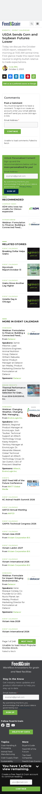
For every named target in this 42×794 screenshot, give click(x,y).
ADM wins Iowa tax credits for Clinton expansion (12, 209)
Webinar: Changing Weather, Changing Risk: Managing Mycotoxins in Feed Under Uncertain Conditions (12, 412)
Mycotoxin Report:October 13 (11, 268)
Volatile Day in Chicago (9, 300)
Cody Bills (13, 67)
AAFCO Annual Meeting (14, 510)
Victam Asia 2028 (11, 534)
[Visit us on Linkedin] (8, 725)
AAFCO (11, 513)
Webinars (7, 328)
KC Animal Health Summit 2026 (18, 499)
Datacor (12, 339)
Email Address (11, 120)
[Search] (31, 23)
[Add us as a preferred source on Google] (33, 76)
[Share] (10, 76)
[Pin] (28, 76)
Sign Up (11, 191)
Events (6, 30)
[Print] (4, 76)
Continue (21, 789)
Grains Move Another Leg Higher (13, 284)
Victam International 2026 (15, 562)
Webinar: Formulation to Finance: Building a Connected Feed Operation (13, 225)
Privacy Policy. (26, 187)
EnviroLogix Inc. (15, 418)
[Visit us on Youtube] (13, 725)
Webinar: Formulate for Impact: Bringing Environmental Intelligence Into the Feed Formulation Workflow (13, 578)
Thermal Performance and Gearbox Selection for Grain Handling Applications (14, 390)
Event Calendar (21, 30)
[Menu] (37, 23)
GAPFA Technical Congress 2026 (19, 524)
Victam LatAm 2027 (12, 548)
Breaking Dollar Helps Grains (13, 252)
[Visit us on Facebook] (2, 725)
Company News (9, 204)
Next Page (27, 641)
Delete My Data (21, 732)
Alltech (16, 469)
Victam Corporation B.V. (19, 538)
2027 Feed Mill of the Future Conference (13, 481)
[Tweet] (22, 76)
